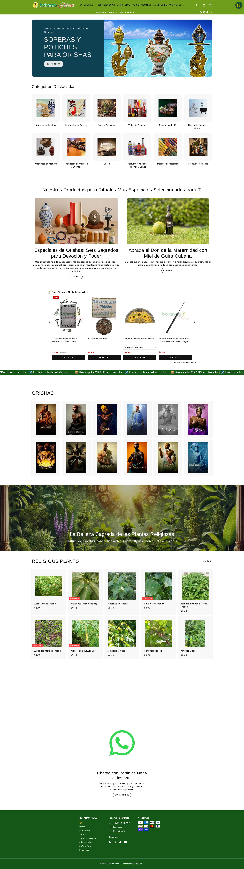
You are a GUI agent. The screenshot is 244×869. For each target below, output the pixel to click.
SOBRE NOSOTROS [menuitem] (142, 4)
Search (82, 834)
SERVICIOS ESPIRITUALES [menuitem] (110, 4)
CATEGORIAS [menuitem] (86, 4)
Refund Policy (86, 846)
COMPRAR (76, 276)
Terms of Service (87, 838)
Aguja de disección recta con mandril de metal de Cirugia (174, 340)
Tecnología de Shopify (132, 864)
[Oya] (198, 419)
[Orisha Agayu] (46, 419)
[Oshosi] (137, 457)
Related (192, 362)
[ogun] (107, 457)
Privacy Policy (86, 842)
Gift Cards (84, 830)
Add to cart (69, 357)
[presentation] (49, 322)
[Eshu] (76, 457)
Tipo (187, 362)
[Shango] (46, 457)
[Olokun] (198, 457)
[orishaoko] (168, 457)
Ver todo (207, 561)
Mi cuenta (84, 850)
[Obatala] (168, 419)
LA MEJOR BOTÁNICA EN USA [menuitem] (168, 4)
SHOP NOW (162, 63)
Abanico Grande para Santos (138, 339)
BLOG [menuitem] (128, 4)
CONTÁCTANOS (122, 795)
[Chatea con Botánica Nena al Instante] (122, 743)
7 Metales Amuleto (97, 339)
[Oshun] (107, 419)
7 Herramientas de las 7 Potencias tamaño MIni (64, 340)
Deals (82, 826)
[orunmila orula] (76, 419)
